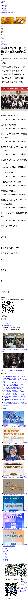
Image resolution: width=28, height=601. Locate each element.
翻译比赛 (5, 44)
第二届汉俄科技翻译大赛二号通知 (12, 388)
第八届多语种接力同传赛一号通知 (12, 378)
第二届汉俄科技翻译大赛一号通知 (12, 390)
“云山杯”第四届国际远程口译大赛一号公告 (14, 387)
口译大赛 (5, 323)
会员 (4, 7)
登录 (2, 2)
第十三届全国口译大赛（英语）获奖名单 (13, 402)
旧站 (4, 8)
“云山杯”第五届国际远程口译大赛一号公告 (14, 376)
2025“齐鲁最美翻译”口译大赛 (10, 385)
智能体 (5, 10)
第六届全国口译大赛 (8, 325)
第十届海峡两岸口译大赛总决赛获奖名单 (13, 394)
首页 (2, 44)
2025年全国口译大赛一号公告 (10, 382)
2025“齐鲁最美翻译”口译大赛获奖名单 (13, 384)
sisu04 (24, 328)
